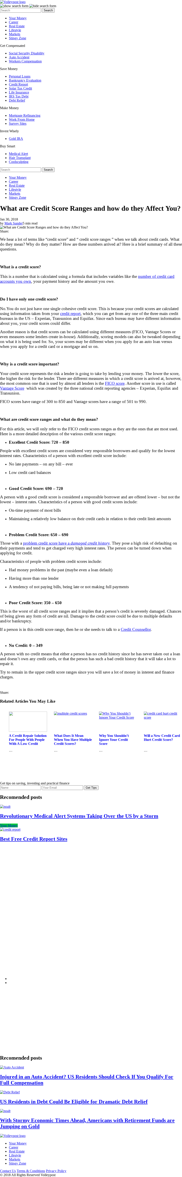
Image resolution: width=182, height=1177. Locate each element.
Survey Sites (17, 123)
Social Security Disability (26, 53)
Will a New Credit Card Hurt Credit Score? (162, 738)
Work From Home (22, 119)
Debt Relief (17, 100)
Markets (14, 34)
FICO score (115, 383)
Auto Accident (19, 57)
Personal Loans (19, 76)
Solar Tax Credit (20, 88)
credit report (70, 313)
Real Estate (17, 26)
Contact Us (8, 1171)
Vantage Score (12, 388)
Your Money (18, 18)
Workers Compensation (25, 61)
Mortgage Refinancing (24, 115)
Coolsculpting (18, 162)
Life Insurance (19, 92)
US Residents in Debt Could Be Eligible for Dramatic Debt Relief (74, 1102)
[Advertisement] (42, 913)
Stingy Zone (17, 38)
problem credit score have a (66, 543)
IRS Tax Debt (18, 96)
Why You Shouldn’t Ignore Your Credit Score (114, 740)
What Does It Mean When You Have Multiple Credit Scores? (73, 740)
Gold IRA (16, 138)
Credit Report (18, 84)
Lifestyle (15, 30)
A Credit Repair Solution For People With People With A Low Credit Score (28, 742)
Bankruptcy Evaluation (25, 80)
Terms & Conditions (31, 1171)
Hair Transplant (20, 158)
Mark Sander (13, 223)
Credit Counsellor (136, 629)
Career (13, 22)
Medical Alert (18, 154)
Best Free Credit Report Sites (33, 839)
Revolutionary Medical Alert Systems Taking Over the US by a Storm (79, 816)
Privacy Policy (56, 1171)
